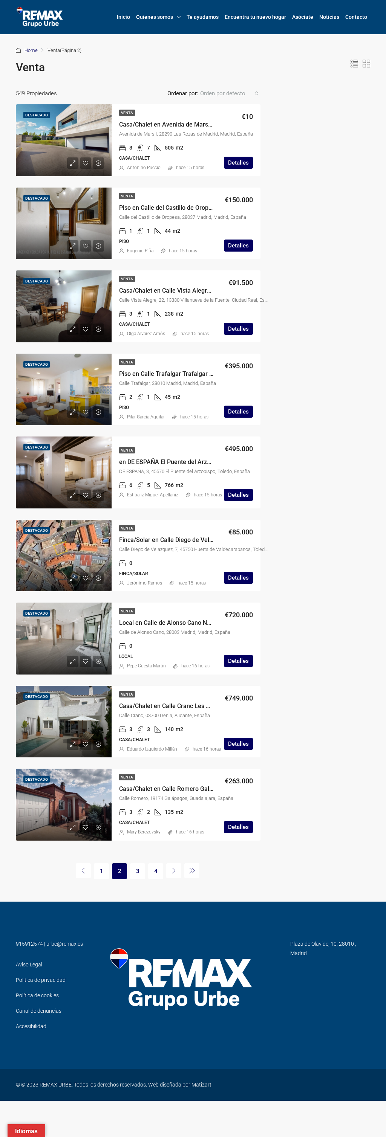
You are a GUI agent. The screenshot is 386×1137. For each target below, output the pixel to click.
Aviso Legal (29, 964)
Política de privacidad (41, 980)
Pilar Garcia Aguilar (146, 417)
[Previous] (83, 870)
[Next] (173, 870)
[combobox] (229, 93)
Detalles (238, 162)
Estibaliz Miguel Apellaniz (152, 495)
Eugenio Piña (140, 250)
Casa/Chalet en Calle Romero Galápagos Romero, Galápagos (201, 788)
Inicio (123, 17)
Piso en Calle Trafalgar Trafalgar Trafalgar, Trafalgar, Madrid (201, 373)
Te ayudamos (203, 17)
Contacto (356, 17)
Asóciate (302, 17)
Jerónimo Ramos (144, 583)
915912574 (29, 944)
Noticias (329, 17)
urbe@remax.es (64, 944)
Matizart (201, 1085)
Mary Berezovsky (144, 832)
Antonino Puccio (144, 167)
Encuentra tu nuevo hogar (255, 17)
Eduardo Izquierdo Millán (152, 749)
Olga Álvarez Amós (146, 333)
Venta (127, 113)
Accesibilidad (31, 1026)
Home (31, 50)
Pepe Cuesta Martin (146, 665)
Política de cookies (37, 995)
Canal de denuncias (38, 1011)
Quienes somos (154, 17)
